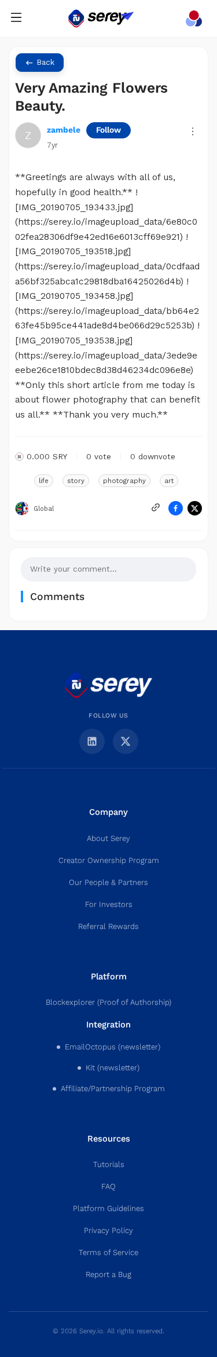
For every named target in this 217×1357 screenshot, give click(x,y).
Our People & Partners (108, 882)
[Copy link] (156, 507)
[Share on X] (194, 508)
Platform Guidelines (108, 1208)
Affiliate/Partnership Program (113, 1088)
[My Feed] (196, 18)
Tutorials (108, 1164)
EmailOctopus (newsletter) (112, 1047)
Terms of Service (108, 1252)
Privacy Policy (108, 1230)
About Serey (108, 838)
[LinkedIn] (92, 741)
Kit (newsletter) (112, 1068)
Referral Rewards (108, 926)
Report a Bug (108, 1274)
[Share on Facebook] (175, 508)
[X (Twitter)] (125, 741)
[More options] (192, 131)
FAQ (108, 1186)
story (75, 481)
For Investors (109, 904)
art (169, 481)
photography (124, 481)
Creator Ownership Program (108, 860)
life (44, 481)
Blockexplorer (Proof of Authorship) (108, 1002)
